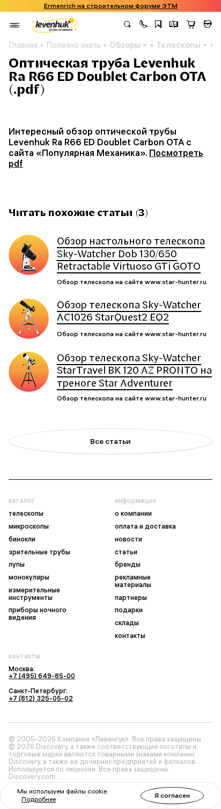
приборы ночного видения (38, 613)
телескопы (26, 513)
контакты (130, 636)
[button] (143, 25)
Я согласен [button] (172, 795)
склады (127, 623)
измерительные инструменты (34, 594)
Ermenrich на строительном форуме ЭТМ (111, 6)
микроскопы (29, 526)
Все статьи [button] (110, 441)
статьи (126, 552)
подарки (129, 610)
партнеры (131, 598)
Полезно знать (73, 45)
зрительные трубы (39, 552)
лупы (17, 564)
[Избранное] (158, 25)
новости (128, 539)
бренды (128, 564)
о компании (133, 513)
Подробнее (38, 799)
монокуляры (29, 577)
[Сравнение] (173, 25)
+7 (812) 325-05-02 (41, 698)
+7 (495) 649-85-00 (42, 676)
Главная (23, 45)
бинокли (22, 539)
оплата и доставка (145, 526)
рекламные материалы (133, 581)
